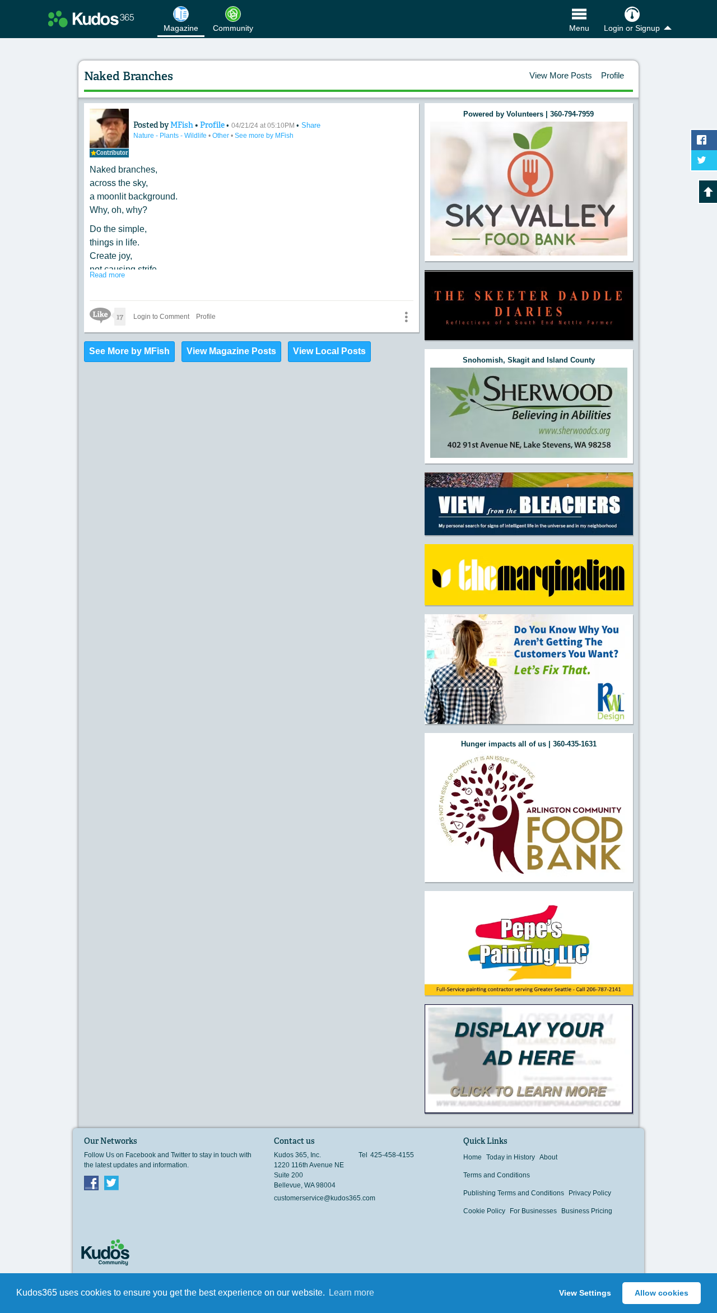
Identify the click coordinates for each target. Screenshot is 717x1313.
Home (472, 1157)
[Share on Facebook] (704, 140)
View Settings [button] (585, 1292)
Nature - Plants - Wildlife (170, 136)
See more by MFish (264, 136)
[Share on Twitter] (704, 160)
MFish (182, 125)
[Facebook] (91, 1182)
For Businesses (533, 1211)
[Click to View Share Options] (406, 316)
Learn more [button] (351, 1292)
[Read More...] (528, 189)
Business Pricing (586, 1211)
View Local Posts (329, 351)
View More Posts (560, 75)
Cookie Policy (484, 1211)
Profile (612, 75)
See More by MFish (129, 351)
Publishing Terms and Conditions (513, 1193)
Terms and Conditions (496, 1175)
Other (221, 136)
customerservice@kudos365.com (324, 1198)
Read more (107, 275)
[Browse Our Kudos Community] (91, 19)
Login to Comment (161, 317)
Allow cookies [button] (661, 1292)
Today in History (510, 1157)
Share (310, 125)
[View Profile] (109, 128)
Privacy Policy (590, 1193)
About (548, 1157)
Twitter (111, 1182)
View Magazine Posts (231, 351)
